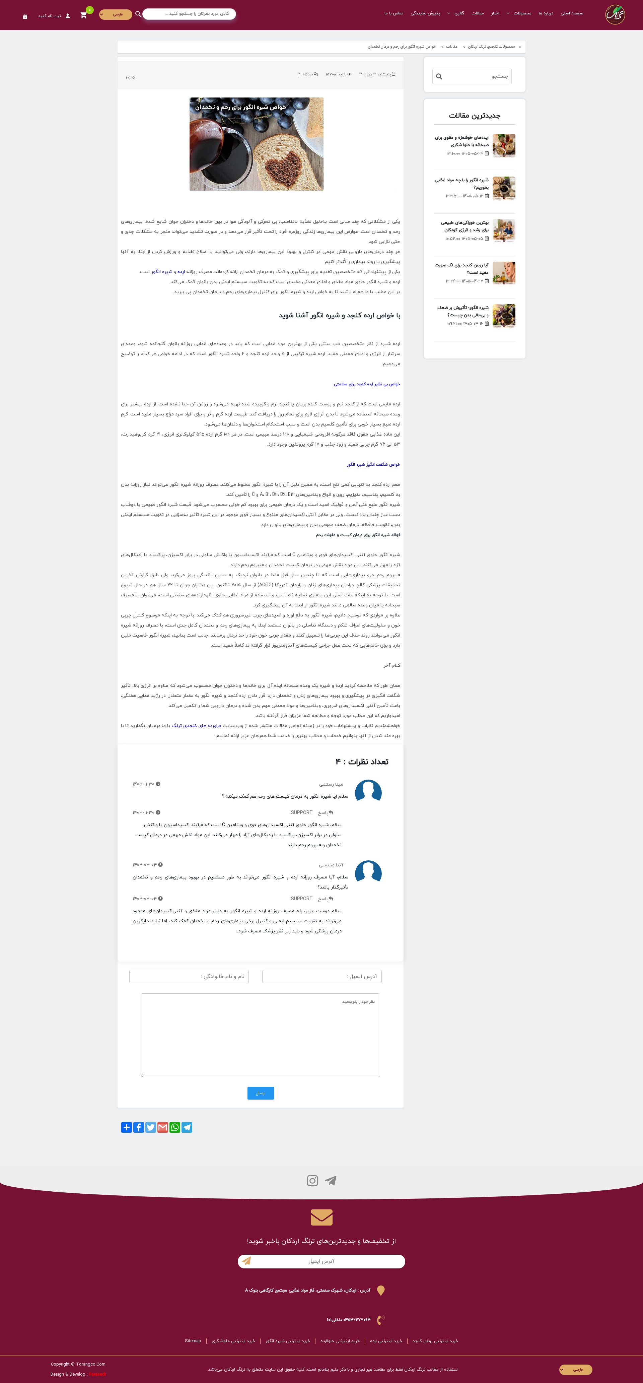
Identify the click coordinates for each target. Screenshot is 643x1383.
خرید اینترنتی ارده (386, 1341)
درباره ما (546, 13)
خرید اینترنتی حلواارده (340, 1341)
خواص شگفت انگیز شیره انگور (373, 464)
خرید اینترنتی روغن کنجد (435, 1341)
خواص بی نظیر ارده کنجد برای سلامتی (367, 384)
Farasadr (97, 1375)
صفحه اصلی (572, 13)
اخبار (495, 13)
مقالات (478, 13)
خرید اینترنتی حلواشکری (233, 1341)
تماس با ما (393, 13)
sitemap (193, 1341)
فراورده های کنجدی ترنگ (196, 726)
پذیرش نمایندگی (425, 13)
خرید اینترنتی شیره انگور (288, 1341)
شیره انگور (161, 272)
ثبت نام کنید (50, 16)
